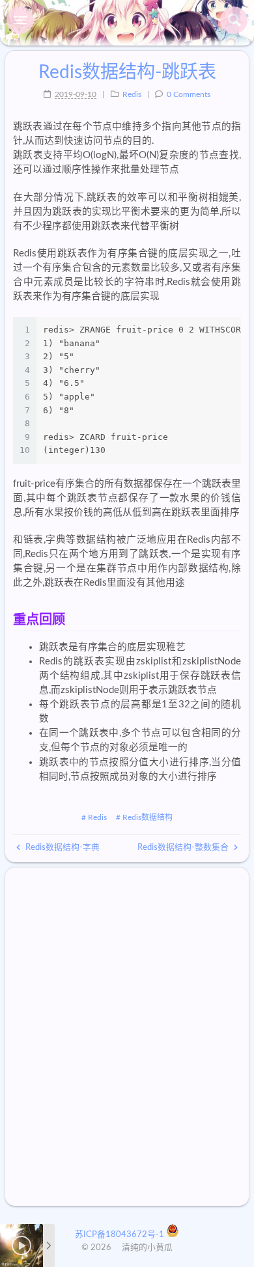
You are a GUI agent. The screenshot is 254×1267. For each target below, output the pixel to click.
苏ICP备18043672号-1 (120, 1235)
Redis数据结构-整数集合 (184, 847)
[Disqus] (127, 1036)
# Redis (94, 817)
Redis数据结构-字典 (61, 847)
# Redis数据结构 (144, 817)
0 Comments (188, 94)
